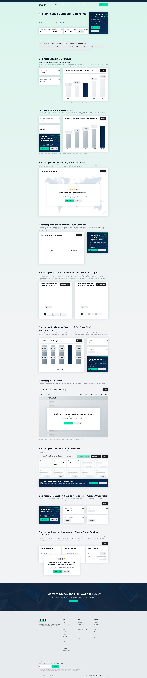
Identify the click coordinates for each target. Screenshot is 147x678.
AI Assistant (64, 631)
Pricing (90, 4)
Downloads (64, 648)
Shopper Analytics (65, 641)
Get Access (94, 30)
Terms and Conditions (104, 675)
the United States (57, 165)
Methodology (80, 622)
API (63, 645)
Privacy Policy (96, 675)
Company (83, 4)
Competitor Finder (65, 627)
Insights (69, 4)
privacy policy (47, 670)
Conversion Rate (68, 508)
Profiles (63, 622)
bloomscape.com (64, 284)
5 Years (78, 340)
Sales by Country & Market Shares (59, 43)
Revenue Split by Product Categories (77, 43)
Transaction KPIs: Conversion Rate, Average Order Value (51, 49)
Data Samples (81, 627)
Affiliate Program (97, 629)
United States (61, 22)
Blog (79, 635)
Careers (95, 627)
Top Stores (85, 46)
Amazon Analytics (65, 638)
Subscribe (55, 666)
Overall (102, 70)
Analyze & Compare (66, 624)
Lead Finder (64, 636)
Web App (64, 643)
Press (95, 634)
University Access (105, 0)
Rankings (64, 629)
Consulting (77, 4)
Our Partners (96, 624)
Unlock (81, 31)
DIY (42, 22)
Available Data (81, 624)
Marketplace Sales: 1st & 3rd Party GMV (70, 46)
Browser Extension (66, 650)
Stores (104, 456)
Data (56, 4)
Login (98, 0)
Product (62, 4)
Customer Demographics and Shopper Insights (49, 46)
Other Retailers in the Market (97, 46)
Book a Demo (104, 4)
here (84, 102)
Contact (95, 631)
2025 (105, 389)
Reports (79, 638)
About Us (96, 622)
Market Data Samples (82, 629)
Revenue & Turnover (44, 43)
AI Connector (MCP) (66, 652)
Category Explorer (65, 634)
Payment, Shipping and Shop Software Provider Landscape (77, 49)
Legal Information (88, 675)
